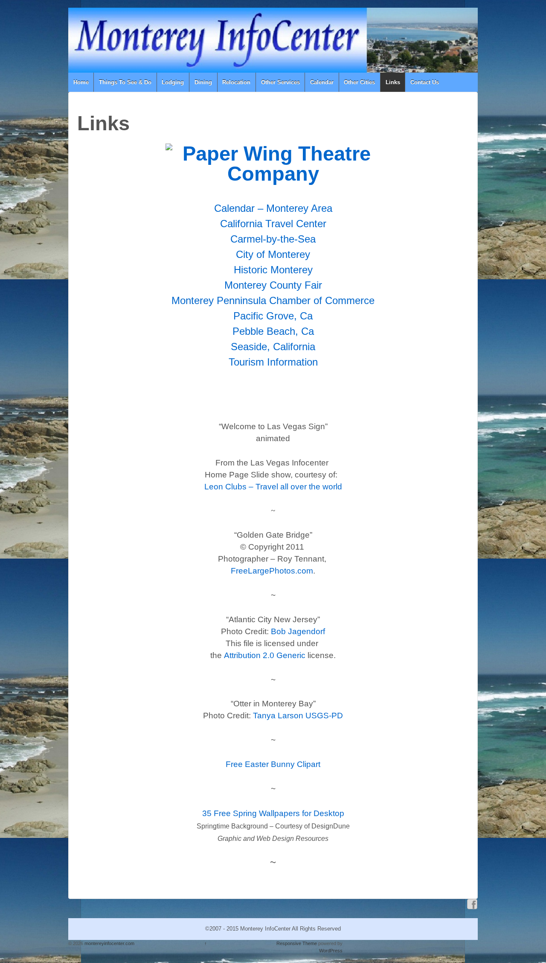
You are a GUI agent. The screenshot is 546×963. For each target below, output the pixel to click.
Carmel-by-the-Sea (273, 239)
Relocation (236, 82)
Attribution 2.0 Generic (264, 655)
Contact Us (424, 82)
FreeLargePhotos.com (272, 570)
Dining (203, 82)
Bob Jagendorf (298, 631)
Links (393, 82)
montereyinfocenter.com (108, 943)
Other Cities (359, 82)
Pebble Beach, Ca (273, 331)
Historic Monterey (273, 269)
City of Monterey (273, 254)
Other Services (280, 82)
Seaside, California (273, 346)
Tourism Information (273, 362)
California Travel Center (273, 223)
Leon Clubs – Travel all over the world (273, 486)
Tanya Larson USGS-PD (298, 715)
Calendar (322, 82)
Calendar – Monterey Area (273, 208)
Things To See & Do (125, 82)
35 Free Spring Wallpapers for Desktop (273, 813)
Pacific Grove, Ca (273, 316)
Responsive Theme (296, 943)
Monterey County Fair (273, 285)
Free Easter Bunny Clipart (273, 764)
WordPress (331, 950)
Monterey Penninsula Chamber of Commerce (273, 300)
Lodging (173, 82)
